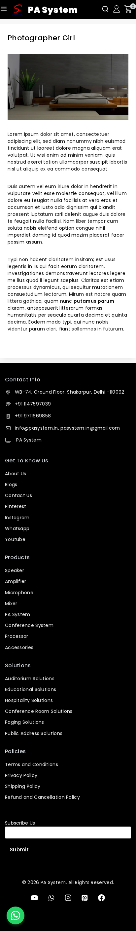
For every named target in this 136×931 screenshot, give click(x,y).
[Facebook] (101, 898)
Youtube (15, 539)
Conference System (29, 625)
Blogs (11, 484)
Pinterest (15, 506)
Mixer (11, 603)
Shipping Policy (23, 786)
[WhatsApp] (51, 898)
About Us (15, 473)
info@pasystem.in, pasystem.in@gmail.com (67, 428)
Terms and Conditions (31, 764)
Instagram (17, 517)
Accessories (19, 647)
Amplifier (15, 581)
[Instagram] (68, 898)
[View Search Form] (105, 9)
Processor (16, 636)
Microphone (19, 592)
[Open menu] (3, 9)
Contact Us (18, 495)
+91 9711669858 (33, 415)
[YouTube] (34, 898)
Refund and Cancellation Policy (42, 797)
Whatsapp (17, 528)
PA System (28, 440)
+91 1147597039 (33, 404)
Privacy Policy (21, 775)
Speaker (14, 570)
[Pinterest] (84, 898)
